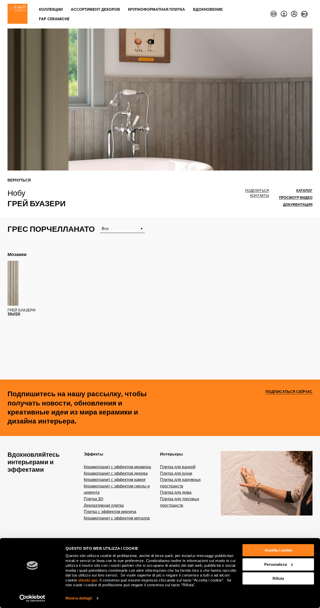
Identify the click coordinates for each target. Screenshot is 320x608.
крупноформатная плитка (156, 9)
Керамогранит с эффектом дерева (116, 473)
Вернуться (19, 180)
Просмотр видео (295, 198)
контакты (259, 196)
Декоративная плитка (104, 505)
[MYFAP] (294, 14)
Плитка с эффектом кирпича (110, 511)
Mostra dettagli (79, 598)
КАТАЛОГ (304, 190)
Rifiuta (278, 578)
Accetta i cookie (278, 550)
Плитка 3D (93, 499)
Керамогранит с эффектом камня (115, 479)
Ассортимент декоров (95, 9)
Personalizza (275, 564)
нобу (17, 193)
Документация (297, 204)
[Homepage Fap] (18, 14)
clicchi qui (88, 580)
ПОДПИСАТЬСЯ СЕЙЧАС (289, 392)
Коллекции (51, 9)
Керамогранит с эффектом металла (117, 518)
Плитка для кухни (176, 473)
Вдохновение (208, 9)
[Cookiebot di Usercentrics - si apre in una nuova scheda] (32, 598)
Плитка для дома (176, 492)
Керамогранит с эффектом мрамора (117, 467)
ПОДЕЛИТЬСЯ (257, 190)
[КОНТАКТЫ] (273, 14)
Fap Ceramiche (54, 19)
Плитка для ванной (178, 467)
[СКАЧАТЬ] (284, 14)
